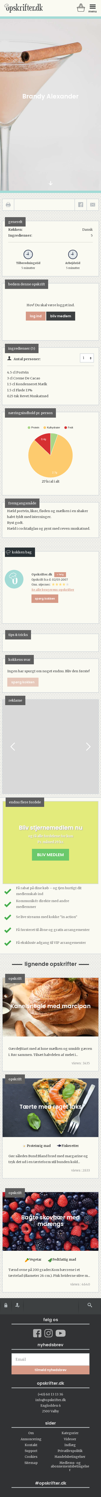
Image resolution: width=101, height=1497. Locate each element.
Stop (6, 746)
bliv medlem (60, 316)
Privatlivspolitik (70, 1451)
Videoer (70, 1439)
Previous (13, 746)
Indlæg (70, 1445)
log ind (36, 316)
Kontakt (31, 1445)
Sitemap (31, 1463)
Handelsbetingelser (69, 1457)
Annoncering (31, 1439)
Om (31, 1433)
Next (87, 746)
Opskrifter (23, 8)
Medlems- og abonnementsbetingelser (70, 1466)
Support (31, 1451)
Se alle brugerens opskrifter (52, 589)
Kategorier (70, 1433)
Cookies (31, 1457)
